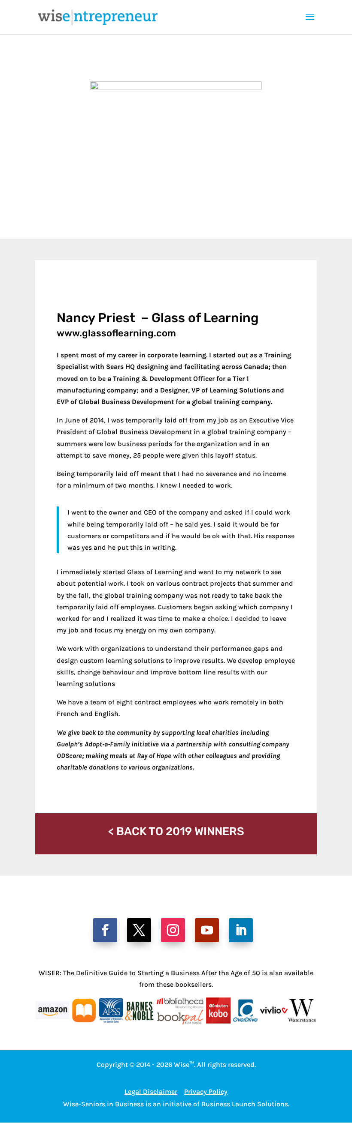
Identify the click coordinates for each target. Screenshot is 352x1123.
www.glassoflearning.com (116, 333)
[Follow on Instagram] (173, 930)
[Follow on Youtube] (207, 930)
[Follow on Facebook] (105, 930)
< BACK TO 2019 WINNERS (176, 831)
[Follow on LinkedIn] (241, 930)
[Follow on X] (139, 930)
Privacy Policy (206, 1091)
